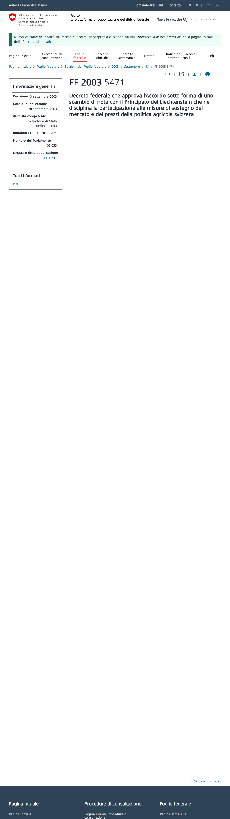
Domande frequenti (149, 5)
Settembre (132, 66)
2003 (115, 66)
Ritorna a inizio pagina (204, 781)
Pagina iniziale (20, 66)
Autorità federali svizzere (28, 5)
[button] (52, 55)
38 (147, 66)
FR (196, 5)
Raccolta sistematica (38, 41)
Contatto (174, 5)
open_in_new (181, 74)
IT (202, 5)
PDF (16, 184)
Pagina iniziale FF (173, 814)
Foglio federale (48, 66)
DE (190, 5)
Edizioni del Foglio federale (85, 66)
